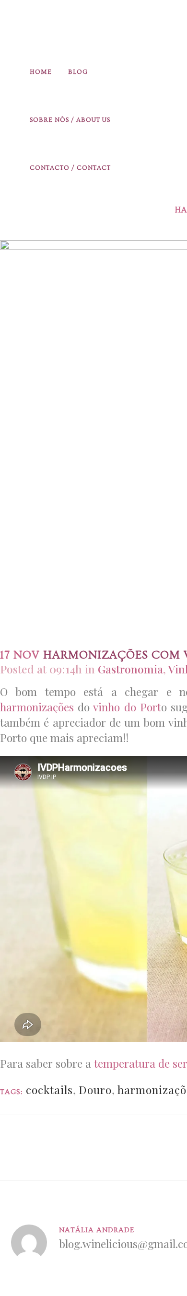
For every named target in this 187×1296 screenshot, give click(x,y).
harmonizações (37, 706)
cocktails (49, 1089)
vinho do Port (127, 706)
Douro (95, 1089)
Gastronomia (130, 668)
